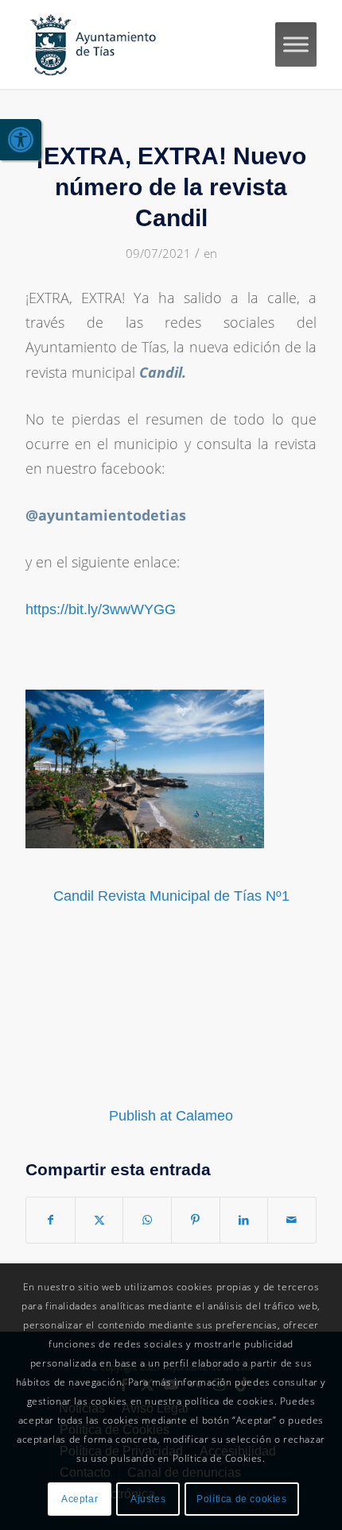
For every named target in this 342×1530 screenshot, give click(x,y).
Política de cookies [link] (241, 1499)
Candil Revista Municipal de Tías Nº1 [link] (171, 896)
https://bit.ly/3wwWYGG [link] (100, 609)
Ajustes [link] (147, 1499)
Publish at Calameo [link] (171, 1116)
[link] (20, 139)
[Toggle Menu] (296, 44)
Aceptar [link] (79, 1499)
